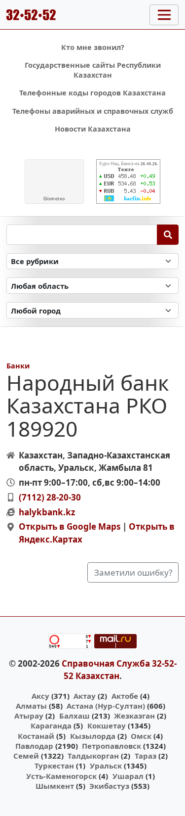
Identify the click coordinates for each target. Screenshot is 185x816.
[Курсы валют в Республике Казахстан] (128, 181)
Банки (18, 365)
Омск (141, 736)
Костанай (36, 736)
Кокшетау (106, 725)
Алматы (31, 706)
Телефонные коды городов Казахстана (92, 92)
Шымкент (55, 786)
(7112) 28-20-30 (50, 497)
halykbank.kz (47, 512)
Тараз (145, 756)
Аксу (40, 696)
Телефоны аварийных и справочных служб (92, 111)
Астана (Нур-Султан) (106, 706)
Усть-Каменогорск (61, 776)
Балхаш (74, 716)
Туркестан (54, 766)
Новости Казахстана (93, 129)
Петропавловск (111, 746)
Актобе (124, 696)
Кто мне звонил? (92, 47)
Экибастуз (109, 786)
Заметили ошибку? (133, 572)
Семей (26, 756)
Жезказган (134, 716)
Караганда (51, 725)
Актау (85, 696)
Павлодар (34, 746)
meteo (54, 198)
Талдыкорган (93, 756)
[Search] (168, 234)
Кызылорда (92, 736)
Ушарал (128, 776)
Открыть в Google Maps (69, 526)
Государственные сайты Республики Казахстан (93, 70)
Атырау (28, 716)
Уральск (106, 766)
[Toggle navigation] (164, 14)
